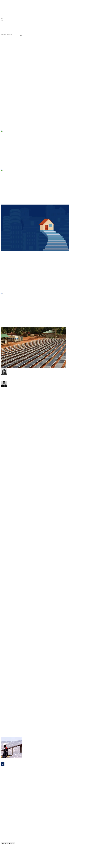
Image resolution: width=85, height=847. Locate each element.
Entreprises (8, 145)
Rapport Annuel (10, 74)
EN (6, 14)
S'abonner (4, 96)
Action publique (10, 182)
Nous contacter (6, 785)
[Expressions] (8, 308)
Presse (7, 62)
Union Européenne (11, 187)
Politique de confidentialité (13, 836)
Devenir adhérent (6, 89)
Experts (7, 58)
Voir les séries (11, 80)
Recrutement (9, 60)
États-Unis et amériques (12, 264)
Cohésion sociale (10, 42)
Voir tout (4, 80)
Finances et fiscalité (11, 183)
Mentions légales (10, 837)
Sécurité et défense (11, 185)
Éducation (8, 107)
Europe (7, 266)
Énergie (7, 143)
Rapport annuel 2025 (12, 805)
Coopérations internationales (14, 47)
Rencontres (8, 71)
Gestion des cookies (8, 843)
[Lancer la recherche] (21, 35)
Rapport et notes (10, 69)
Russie (7, 270)
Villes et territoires (11, 115)
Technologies (9, 150)
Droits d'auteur (10, 839)
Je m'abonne (5, 780)
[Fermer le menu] (1, 20)
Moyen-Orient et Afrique (13, 268)
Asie (6, 262)
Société (7, 113)
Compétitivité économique (13, 44)
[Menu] (1, 18)
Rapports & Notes (11, 801)
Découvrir (4, 104)
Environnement (10, 146)
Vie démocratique (10, 189)
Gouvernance (9, 56)
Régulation (8, 148)
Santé (7, 111)
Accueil (7, 297)
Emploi (7, 109)
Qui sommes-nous (11, 54)
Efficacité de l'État (11, 46)
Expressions (9, 299)
